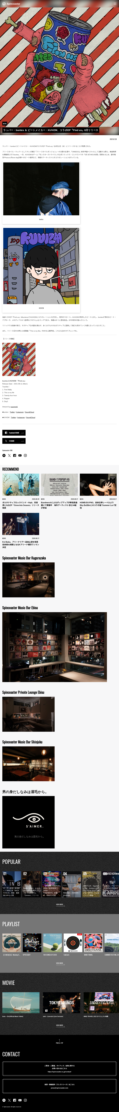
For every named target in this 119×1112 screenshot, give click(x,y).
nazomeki (14, 407)
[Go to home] (11, 3)
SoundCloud (29, 412)
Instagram (20, 412)
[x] (9, 457)
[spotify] (4, 457)
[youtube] (20, 457)
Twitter (12, 412)
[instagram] (25, 457)
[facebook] (15, 457)
